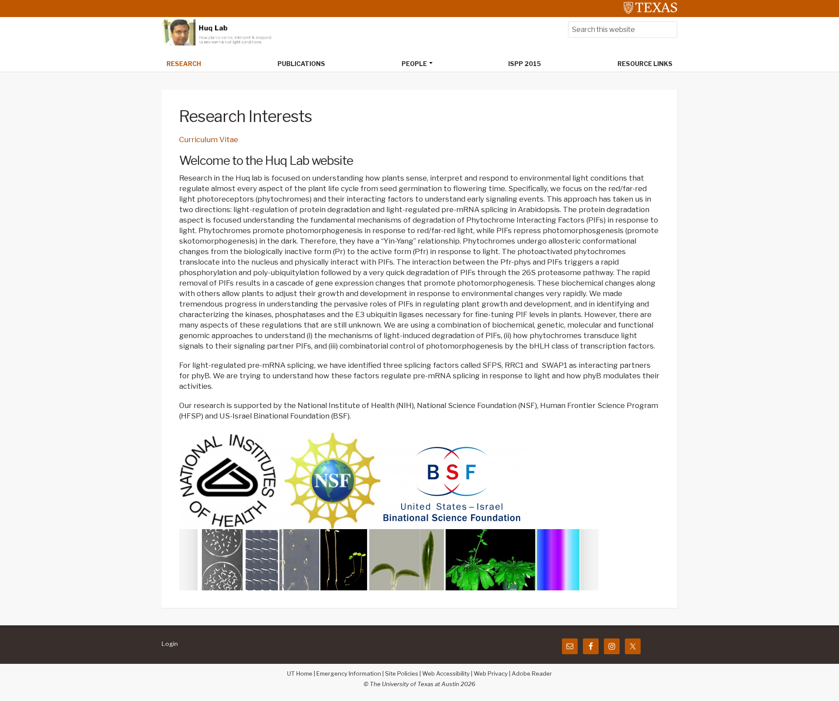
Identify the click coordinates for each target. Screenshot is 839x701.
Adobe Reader (532, 673)
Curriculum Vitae (208, 139)
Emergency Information (348, 673)
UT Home (299, 673)
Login (170, 643)
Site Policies (401, 673)
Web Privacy (491, 673)
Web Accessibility (446, 673)
